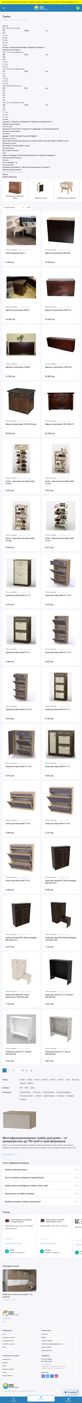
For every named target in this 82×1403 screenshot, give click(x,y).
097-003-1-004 (47, 1361)
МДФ (26, 1087)
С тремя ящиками (48, 1092)
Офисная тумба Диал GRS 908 (57, 253)
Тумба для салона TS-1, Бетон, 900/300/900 (57, 1053)
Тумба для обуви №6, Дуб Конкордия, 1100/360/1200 (60, 939)
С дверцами (70, 1096)
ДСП (21, 1087)
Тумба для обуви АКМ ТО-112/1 (58, 652)
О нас (4, 1334)
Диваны (5, 1362)
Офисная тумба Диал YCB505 (18, 367)
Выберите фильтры (17, 172)
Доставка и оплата (8, 1337)
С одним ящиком (25, 1092)
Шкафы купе (6, 1359)
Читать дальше (8, 1154)
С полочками (37, 1092)
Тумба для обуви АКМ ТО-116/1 (19, 766)
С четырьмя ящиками (26, 1096)
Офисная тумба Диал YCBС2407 (58, 367)
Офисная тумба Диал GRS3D (17, 310)
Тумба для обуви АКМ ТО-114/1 (19, 709)
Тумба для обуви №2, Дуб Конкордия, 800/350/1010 (60, 881)
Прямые (29, 1079)
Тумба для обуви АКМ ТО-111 (18, 652)
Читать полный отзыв (13, 1243)
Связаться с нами (8, 1344)
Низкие (37, 1079)
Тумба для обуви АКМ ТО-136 (57, 823)
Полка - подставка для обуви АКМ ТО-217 (59, 539)
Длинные (45, 1079)
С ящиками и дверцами (63, 1092)
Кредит (44, 1337)
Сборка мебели (47, 1347)
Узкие (67, 1079)
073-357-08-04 (47, 1359)
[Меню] (4, 8)
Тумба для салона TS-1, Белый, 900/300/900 (19, 1053)
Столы (4, 1372)
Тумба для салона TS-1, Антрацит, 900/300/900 (59, 996)
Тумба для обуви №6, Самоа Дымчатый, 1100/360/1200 (17, 996)
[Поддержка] (78, 8)
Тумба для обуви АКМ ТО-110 (18, 595)
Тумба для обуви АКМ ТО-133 (18, 823)
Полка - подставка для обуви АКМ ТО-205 (20, 482)
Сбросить (6, 172)
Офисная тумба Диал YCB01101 (58, 310)
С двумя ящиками (49, 1096)
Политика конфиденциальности (52, 1344)
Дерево (32, 1087)
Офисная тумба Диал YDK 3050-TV (59, 424)
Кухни (4, 1366)
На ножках (23, 1099)
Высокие (52, 1079)
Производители (47, 1350)
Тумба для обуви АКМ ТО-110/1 (58, 595)
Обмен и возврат (47, 1340)
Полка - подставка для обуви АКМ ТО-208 (20, 539)
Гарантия (45, 1334)
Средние (30, 1083)
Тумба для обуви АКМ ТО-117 (57, 766)
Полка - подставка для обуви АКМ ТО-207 (59, 482)
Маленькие (75, 1079)
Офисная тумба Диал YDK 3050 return (21, 424)
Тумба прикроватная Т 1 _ (16, 253)
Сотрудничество (7, 1340)
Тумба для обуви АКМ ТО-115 (57, 709)
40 (22, 1070)
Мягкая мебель (7, 1375)
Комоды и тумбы (8, 1369)
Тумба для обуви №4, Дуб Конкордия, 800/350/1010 (21, 939)
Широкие (22, 1083)
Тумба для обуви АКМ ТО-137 (18, 880)
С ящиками (60, 1096)
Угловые (22, 1079)
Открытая (38, 1096)
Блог (4, 1347)
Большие (60, 1079)
